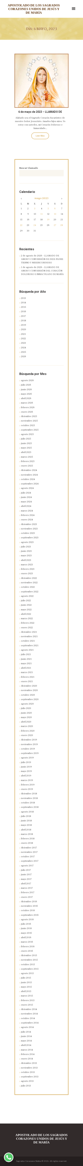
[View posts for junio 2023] (61, 198)
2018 (23, 320)
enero (27, 411)
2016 (23, 311)
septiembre (30, 429)
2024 (23, 347)
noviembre (29, 420)
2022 (23, 338)
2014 (23, 302)
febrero (28, 407)
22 (21, 225)
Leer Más (40, 136)
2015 (23, 307)
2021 (23, 334)
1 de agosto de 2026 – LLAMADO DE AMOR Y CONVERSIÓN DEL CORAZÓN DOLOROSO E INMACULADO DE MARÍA (42, 271)
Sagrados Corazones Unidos (28, 1161)
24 (35, 225)
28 (61, 225)
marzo (27, 402)
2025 (23, 352)
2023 (23, 343)
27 (55, 225)
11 (41, 214)
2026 (23, 356)
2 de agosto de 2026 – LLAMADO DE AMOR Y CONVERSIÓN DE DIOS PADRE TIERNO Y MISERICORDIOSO (42, 259)
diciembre (29, 416)
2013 (23, 298)
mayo (41, 198)
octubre (28, 425)
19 (48, 219)
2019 (23, 325)
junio (26, 389)
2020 (23, 329)
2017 (23, 316)
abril (26, 398)
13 (55, 214)
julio (26, 384)
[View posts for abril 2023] (21, 198)
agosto (27, 380)
